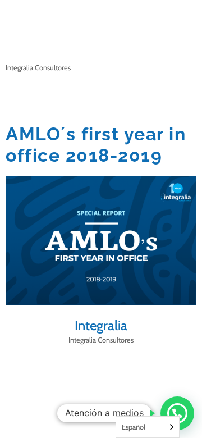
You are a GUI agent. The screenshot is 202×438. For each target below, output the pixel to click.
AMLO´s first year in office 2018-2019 (96, 145)
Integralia (101, 325)
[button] (177, 413)
